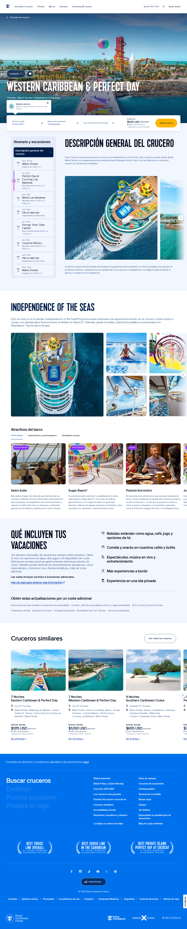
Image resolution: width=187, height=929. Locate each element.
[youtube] (98, 872)
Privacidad (48, 899)
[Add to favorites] (30, 74)
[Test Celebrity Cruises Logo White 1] (143, 919)
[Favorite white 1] (164, 6)
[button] (33, 152)
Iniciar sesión (174, 6)
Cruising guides (147, 789)
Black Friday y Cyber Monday (109, 783)
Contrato (12, 899)
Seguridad (129, 899)
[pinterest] (115, 872)
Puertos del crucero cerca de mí (110, 799)
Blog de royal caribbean (151, 823)
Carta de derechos (148, 899)
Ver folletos (144, 810)
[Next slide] (180, 218)
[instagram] (80, 872)
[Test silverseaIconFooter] (172, 920)
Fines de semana (147, 778)
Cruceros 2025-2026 (104, 789)
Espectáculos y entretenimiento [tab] (42, 435)
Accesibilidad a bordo (105, 810)
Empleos (89, 899)
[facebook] (71, 872)
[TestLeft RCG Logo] (16, 921)
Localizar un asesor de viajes (108, 823)
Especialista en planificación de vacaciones (155, 816)
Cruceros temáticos (104, 805)
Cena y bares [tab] (17, 435)
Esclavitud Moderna (109, 899)
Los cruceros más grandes (107, 794)
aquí (86, 762)
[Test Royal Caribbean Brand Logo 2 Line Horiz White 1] (116, 919)
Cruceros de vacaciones (151, 783)
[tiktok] (89, 872)
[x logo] (106, 872)
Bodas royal (145, 799)
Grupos (142, 805)
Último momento (102, 778)
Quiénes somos (30, 899)
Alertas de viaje (171, 899)
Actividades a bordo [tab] (71, 435)
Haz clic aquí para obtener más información (36, 582)
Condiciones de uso (69, 899)
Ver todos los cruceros (160, 638)
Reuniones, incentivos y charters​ (110, 815)
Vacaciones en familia (150, 794)
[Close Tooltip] (47, 103)
